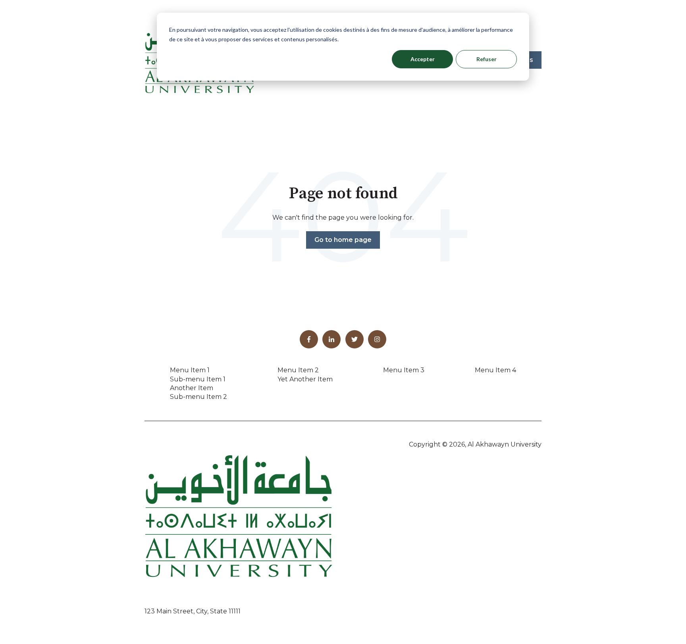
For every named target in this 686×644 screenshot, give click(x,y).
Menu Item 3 (403, 370)
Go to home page (343, 240)
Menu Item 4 (495, 370)
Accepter (422, 59)
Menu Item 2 (298, 370)
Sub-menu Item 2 (198, 396)
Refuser (486, 59)
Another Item (191, 388)
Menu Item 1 (190, 370)
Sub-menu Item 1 (197, 379)
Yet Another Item (305, 379)
